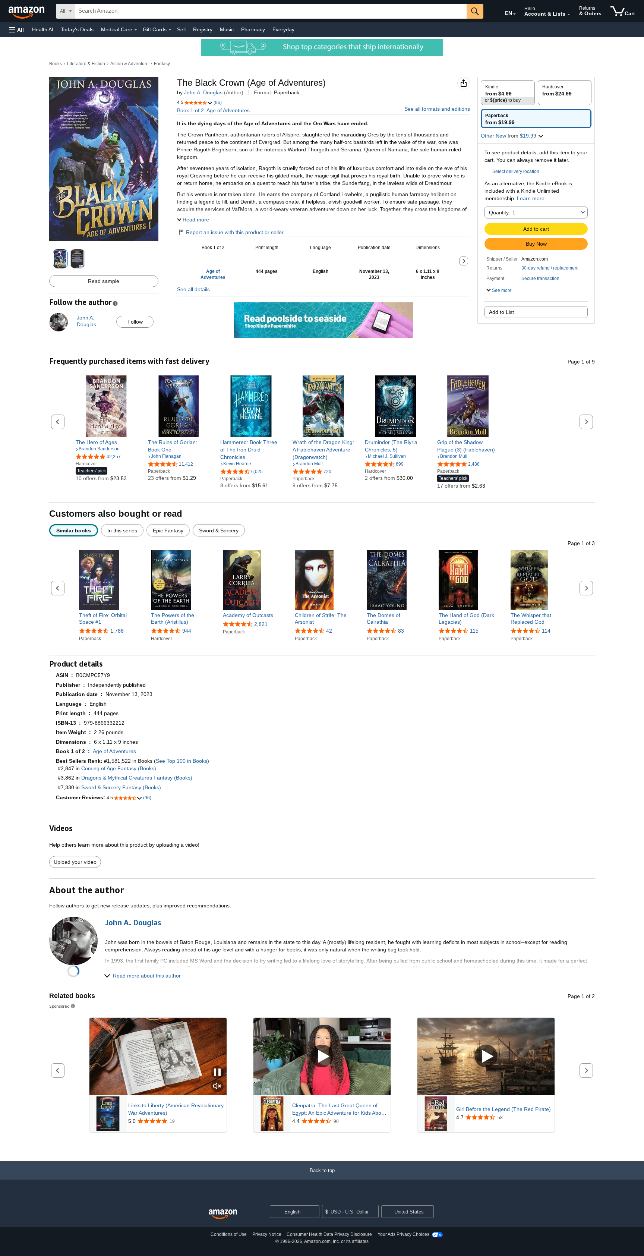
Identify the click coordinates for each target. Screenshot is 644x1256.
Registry (202, 29)
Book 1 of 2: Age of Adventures (213, 110)
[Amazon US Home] (223, 1214)
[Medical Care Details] (135, 30)
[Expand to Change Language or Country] (514, 14)
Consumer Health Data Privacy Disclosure (329, 1234)
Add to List (501, 312)
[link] (106, 442)
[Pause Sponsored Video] (217, 1073)
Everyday (283, 29)
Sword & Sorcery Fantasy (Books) (121, 787)
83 (401, 631)
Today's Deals (77, 29)
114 (546, 631)
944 (186, 631)
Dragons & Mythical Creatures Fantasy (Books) (136, 778)
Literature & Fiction (86, 63)
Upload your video (75, 862)
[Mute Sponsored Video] (217, 1086)
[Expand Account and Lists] (568, 14)
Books (55, 63)
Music (227, 29)
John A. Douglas (203, 92)
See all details (193, 289)
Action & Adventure (129, 63)
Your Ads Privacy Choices (403, 1234)
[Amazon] (27, 11)
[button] (16, 29)
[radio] (507, 93)
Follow (135, 322)
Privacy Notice (266, 1234)
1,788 (117, 631)
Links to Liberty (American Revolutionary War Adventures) (176, 1109)
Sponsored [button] (59, 1006)
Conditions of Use (229, 1234)
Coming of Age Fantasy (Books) (118, 768)
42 (329, 631)
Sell (181, 29)
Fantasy (162, 63)
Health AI (42, 29)
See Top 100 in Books (181, 761)
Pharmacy (253, 29)
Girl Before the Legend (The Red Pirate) (503, 1109)
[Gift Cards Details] (169, 30)
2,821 (261, 624)
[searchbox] (271, 11)
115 (474, 631)
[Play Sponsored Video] (322, 1056)
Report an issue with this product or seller (235, 232)
